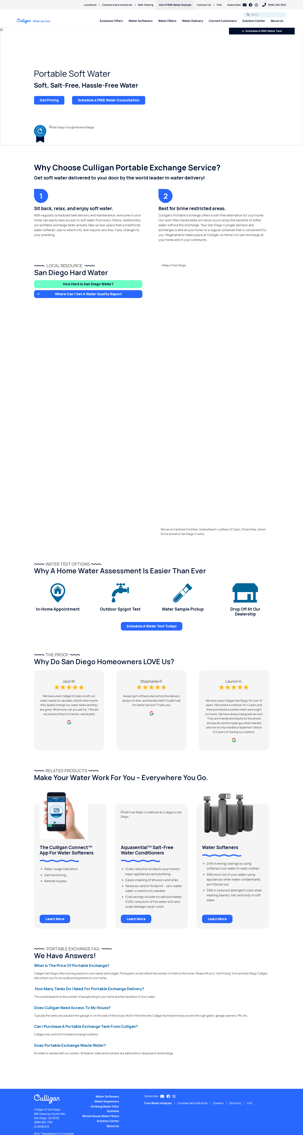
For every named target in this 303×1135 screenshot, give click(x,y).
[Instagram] (256, 5)
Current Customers (223, 21)
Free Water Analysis (158, 1103)
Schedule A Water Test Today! (152, 626)
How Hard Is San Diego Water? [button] (88, 284)
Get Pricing (49, 100)
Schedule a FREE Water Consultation (108, 100)
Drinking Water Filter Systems (105, 1109)
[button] (237, 5)
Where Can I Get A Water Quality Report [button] (88, 294)
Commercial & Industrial (117, 4)
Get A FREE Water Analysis (175, 4)
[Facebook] (250, 5)
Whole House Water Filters (100, 1116)
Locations (90, 4)
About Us (277, 21)
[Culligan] (34, 21)
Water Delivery (192, 21)
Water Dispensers (106, 1101)
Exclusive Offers (111, 21)
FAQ (219, 4)
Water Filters (167, 21)
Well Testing (145, 4)
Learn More (54, 919)
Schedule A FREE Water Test (263, 31)
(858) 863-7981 (43, 1122)
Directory (235, 1103)
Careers (218, 1103)
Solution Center (253, 21)
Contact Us (204, 4)
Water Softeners (141, 21)
